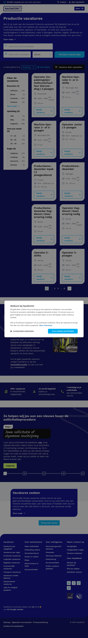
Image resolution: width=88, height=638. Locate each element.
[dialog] (44, 319)
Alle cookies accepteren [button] (63, 331)
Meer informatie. (45, 325)
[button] (22, 331)
